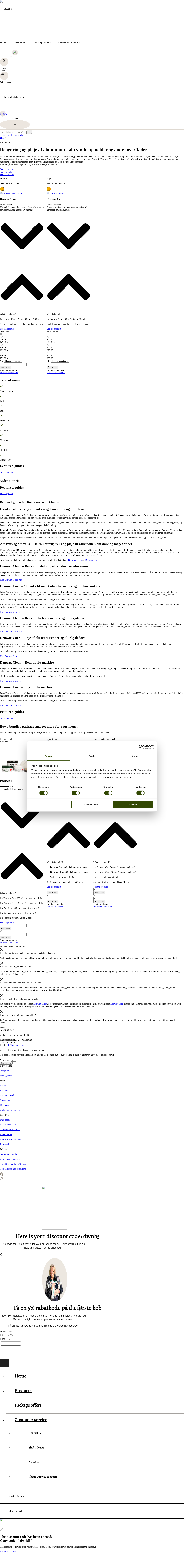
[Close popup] (92, 1182)
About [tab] (135, 756)
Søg (2, 137)
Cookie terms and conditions (13, 1169)
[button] (22, 263)
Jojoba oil (4, 1144)
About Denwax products (43, 1477)
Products (20, 42)
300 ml (3, 347)
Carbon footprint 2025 (10, 1129)
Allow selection (91, 804)
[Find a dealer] (4, 62)
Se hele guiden (6, 472)
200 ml (3, 339)
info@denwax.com (15, 1045)
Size (2, 361)
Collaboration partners (10, 1110)
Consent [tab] (49, 756)
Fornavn (4, 1331)
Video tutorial (6, 1134)
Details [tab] (92, 756)
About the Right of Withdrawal (14, 1164)
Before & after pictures (10, 1139)
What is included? (8, 314)
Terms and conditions (9, 1154)
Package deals (6, 1075)
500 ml (3, 355)
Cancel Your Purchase (10, 1159)
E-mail (3, 1339)
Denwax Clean (40, 1004)
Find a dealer (3, 69)
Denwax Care (116, 1004)
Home (3, 42)
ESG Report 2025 (8, 1124)
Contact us (5, 1100)
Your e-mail (5, 1060)
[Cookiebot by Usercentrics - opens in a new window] (141, 747)
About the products (8, 1095)
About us (4, 1090)
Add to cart (5, 367)
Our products (6, 1070)
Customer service (69, 42)
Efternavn (4, 1335)
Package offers (42, 42)
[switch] (76, 793)
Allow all (133, 804)
